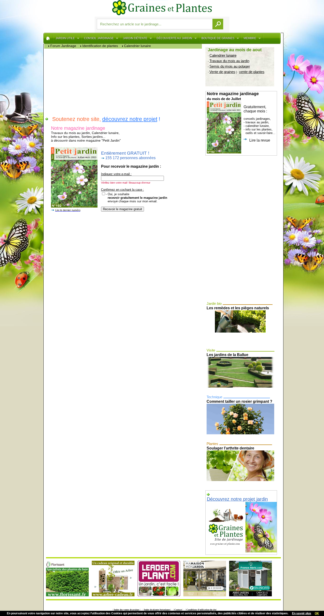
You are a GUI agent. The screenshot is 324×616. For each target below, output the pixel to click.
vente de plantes (251, 72)
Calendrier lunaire (222, 55)
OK (317, 613)
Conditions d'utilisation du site (201, 610)
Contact (178, 610)
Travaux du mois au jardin (229, 61)
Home (48, 38)
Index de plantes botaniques (156, 610)
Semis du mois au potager (229, 66)
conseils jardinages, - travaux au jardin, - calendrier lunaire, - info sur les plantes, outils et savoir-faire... (241, 116)
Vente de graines (222, 72)
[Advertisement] (124, 82)
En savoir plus (301, 613)
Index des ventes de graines (126, 610)
